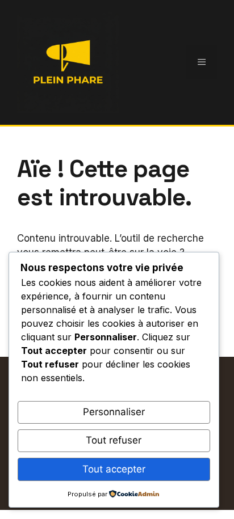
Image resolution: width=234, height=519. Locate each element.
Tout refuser (113, 440)
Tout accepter (113, 469)
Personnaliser (114, 411)
